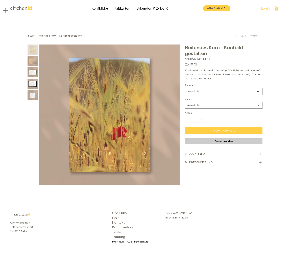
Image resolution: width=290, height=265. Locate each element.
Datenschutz (141, 241)
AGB (129, 241)
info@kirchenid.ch (176, 217)
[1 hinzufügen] (201, 119)
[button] (276, 8)
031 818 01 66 (183, 213)
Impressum (118, 241)
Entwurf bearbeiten (224, 141)
